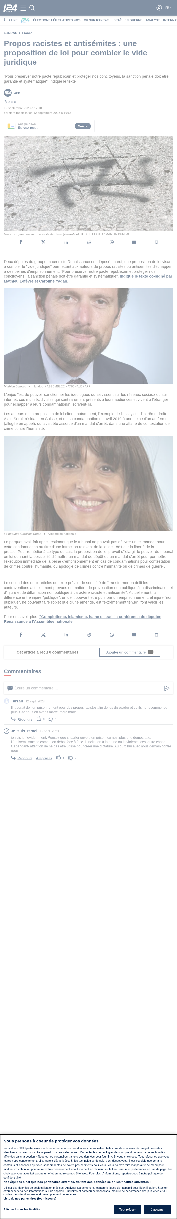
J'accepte (157, 1209)
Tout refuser (127, 1209)
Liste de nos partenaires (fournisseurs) (29, 1198)
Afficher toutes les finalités (21, 1209)
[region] (88, 1176)
